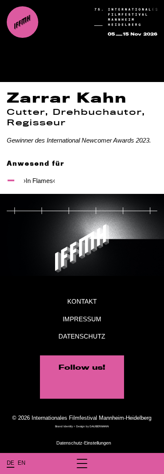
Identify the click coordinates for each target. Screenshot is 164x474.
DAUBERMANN (99, 426)
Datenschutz (81, 336)
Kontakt (82, 301)
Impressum (82, 319)
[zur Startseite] (22, 22)
